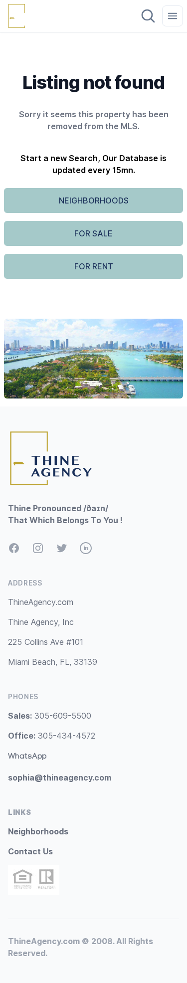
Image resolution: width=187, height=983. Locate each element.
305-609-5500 (49, 716)
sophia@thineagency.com (59, 778)
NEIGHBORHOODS (94, 200)
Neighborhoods (38, 831)
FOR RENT (93, 266)
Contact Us (30, 851)
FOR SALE (93, 233)
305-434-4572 (51, 736)
